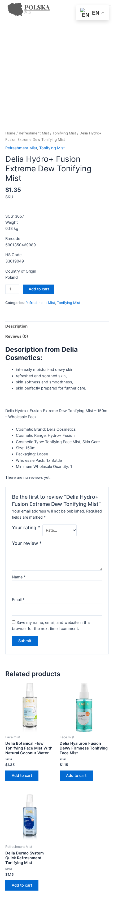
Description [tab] (16, 326)
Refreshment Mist (34, 133)
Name (18, 577)
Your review (27, 543)
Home (10, 133)
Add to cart (39, 289)
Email (18, 599)
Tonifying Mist (64, 133)
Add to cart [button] (22, 775)
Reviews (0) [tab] (16, 336)
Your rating (26, 527)
